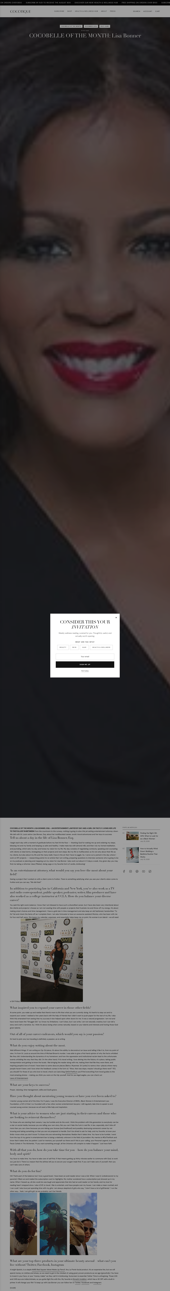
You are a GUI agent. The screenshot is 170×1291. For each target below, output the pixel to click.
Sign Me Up (85, 664)
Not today (85, 671)
